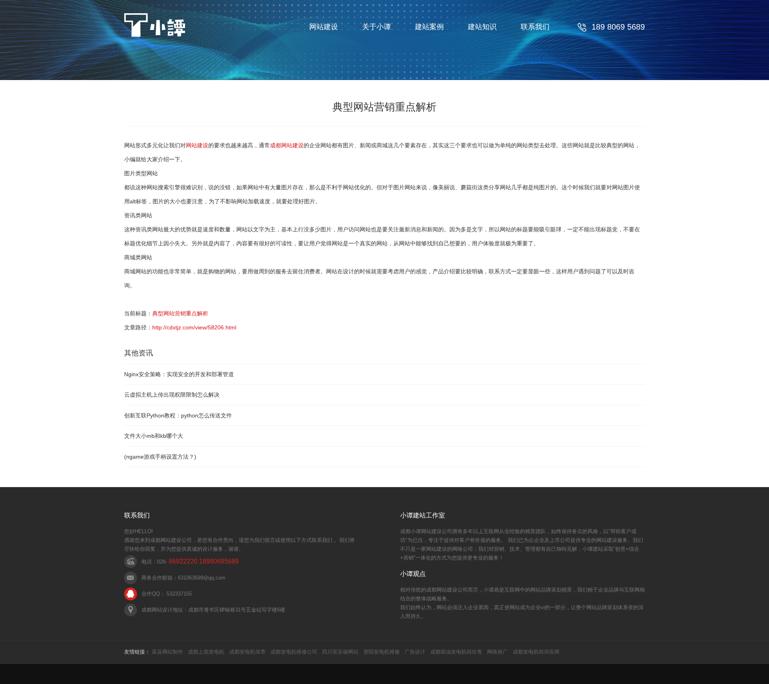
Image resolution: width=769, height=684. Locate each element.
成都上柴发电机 (206, 652)
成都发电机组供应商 (536, 652)
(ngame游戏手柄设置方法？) (160, 456)
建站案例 (429, 27)
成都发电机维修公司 (293, 652)
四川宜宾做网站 (340, 652)
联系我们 (535, 27)
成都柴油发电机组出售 (456, 652)
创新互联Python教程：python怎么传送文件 (178, 415)
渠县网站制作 (167, 652)
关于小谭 (376, 27)
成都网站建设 (287, 145)
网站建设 (323, 27)
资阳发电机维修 (381, 652)
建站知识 (482, 27)
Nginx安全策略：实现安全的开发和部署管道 (179, 374)
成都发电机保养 (247, 652)
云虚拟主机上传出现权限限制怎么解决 (171, 394)
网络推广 (497, 652)
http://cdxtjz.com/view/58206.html (194, 327)
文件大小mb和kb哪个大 (153, 436)
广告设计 (415, 652)
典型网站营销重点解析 (180, 313)
